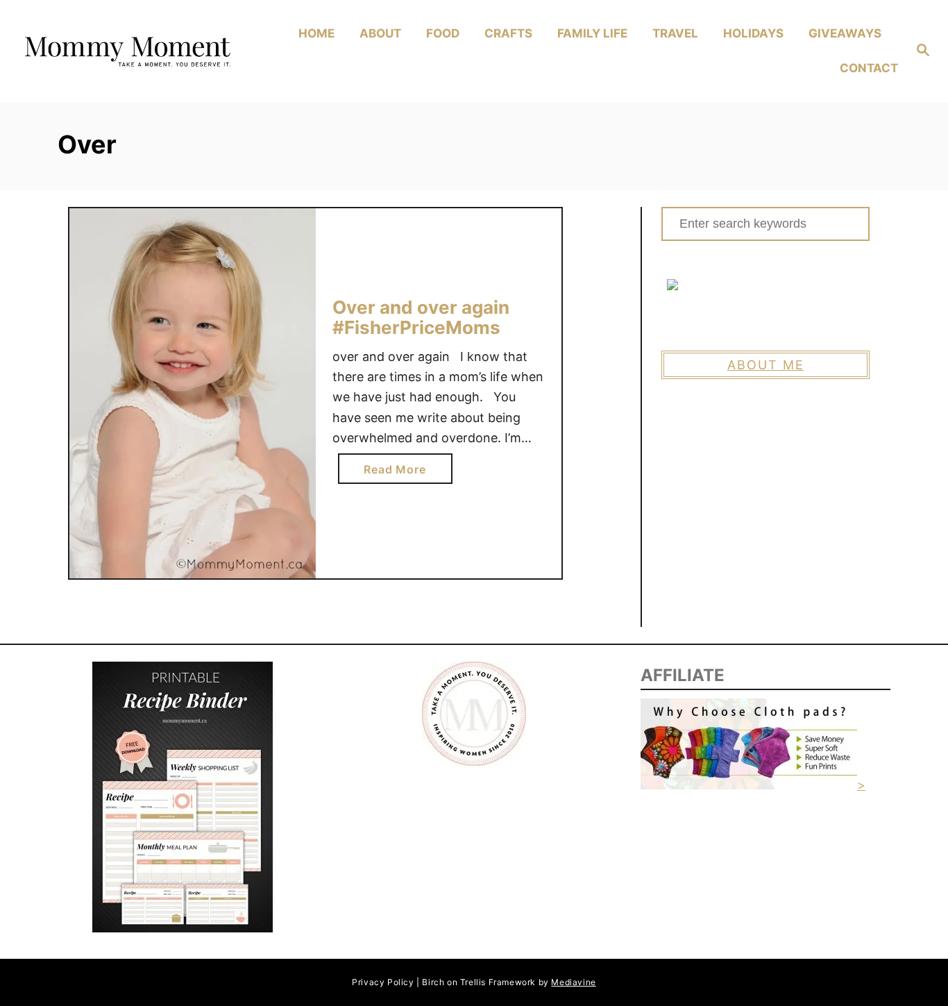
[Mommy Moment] (126, 51)
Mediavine (573, 982)
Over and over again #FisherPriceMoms (420, 317)
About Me (765, 365)
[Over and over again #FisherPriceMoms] (192, 393)
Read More (400, 473)
